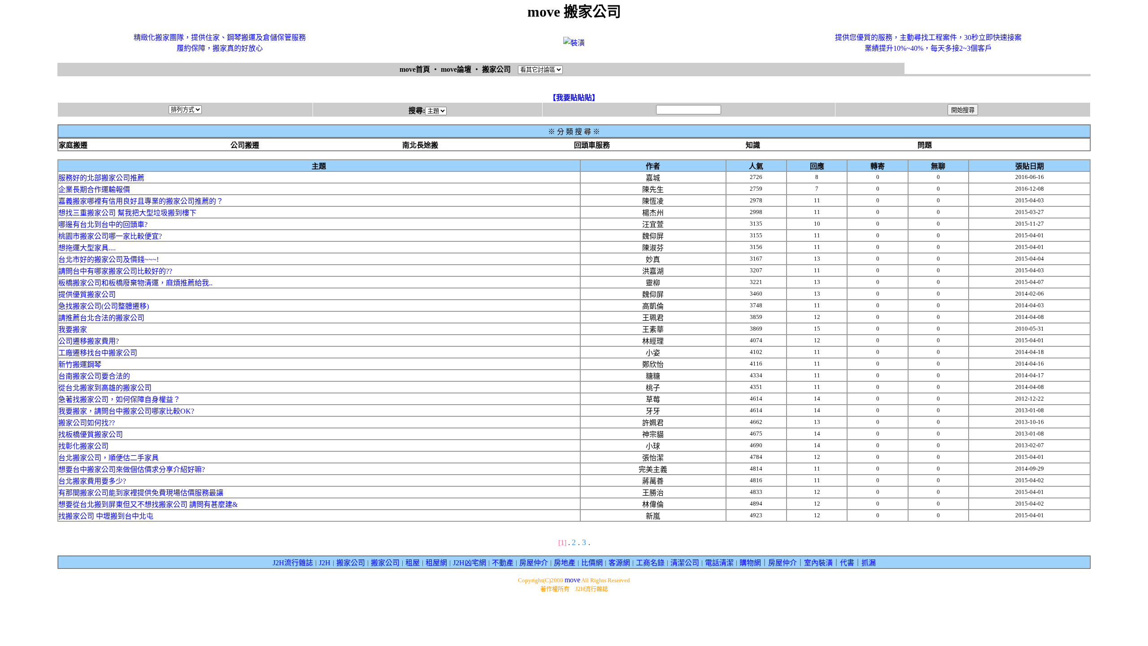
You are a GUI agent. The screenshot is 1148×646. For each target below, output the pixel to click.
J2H (324, 563)
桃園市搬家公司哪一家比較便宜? (110, 236)
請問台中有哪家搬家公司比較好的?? (115, 271)
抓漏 (868, 563)
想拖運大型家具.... (87, 248)
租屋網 (436, 563)
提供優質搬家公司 (87, 294)
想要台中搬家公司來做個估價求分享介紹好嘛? (131, 469)
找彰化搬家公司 (83, 446)
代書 (847, 563)
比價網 (592, 563)
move (572, 580)
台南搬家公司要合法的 (94, 376)
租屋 (412, 563)
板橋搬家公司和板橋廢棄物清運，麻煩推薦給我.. (135, 283)
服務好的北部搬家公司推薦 (101, 178)
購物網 (750, 563)
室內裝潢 (818, 563)
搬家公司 (350, 563)
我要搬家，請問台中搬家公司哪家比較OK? (126, 411)
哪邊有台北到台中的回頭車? (103, 224)
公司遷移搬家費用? (88, 341)
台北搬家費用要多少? (92, 481)
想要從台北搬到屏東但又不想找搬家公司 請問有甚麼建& (148, 504)
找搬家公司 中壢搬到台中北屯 (105, 516)
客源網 (619, 563)
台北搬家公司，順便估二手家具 (108, 458)
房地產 (564, 563)
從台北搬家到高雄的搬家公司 (105, 388)
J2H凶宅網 (469, 563)
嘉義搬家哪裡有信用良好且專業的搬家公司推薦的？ (140, 201)
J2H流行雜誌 (293, 563)
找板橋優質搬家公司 (90, 434)
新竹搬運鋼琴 (79, 364)
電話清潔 (719, 563)
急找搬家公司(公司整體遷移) (103, 306)
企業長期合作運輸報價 (94, 189)
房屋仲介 (533, 563)
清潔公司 (684, 563)
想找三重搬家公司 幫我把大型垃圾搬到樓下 (127, 213)
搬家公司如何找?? (86, 423)
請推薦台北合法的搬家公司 (101, 318)
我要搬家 (72, 329)
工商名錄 (650, 563)
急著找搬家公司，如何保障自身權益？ (119, 399)
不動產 (502, 563)
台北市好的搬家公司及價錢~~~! (108, 259)
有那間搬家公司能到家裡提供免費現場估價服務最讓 (140, 493)
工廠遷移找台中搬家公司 (97, 353)
